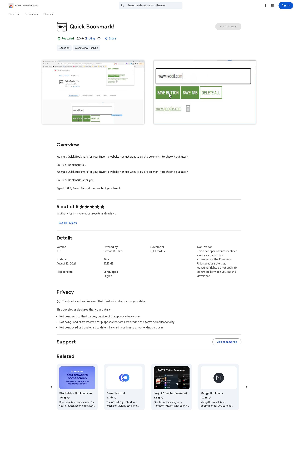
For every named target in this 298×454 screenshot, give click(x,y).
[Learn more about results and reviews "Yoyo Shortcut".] (115, 397)
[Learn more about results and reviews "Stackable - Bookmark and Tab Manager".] (68, 397)
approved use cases (128, 316)
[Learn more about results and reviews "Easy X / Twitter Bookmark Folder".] (162, 397)
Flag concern (65, 272)
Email (158, 251)
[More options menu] (265, 5)
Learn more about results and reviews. (93, 213)
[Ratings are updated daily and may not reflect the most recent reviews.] (99, 38)
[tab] (14, 14)
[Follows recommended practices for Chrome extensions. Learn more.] (59, 38)
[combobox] (155, 5)
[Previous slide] (51, 386)
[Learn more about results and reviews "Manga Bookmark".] (210, 397)
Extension (64, 47)
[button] (272, 5)
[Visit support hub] (226, 342)
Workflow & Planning (86, 47)
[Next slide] (246, 386)
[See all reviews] (68, 223)
